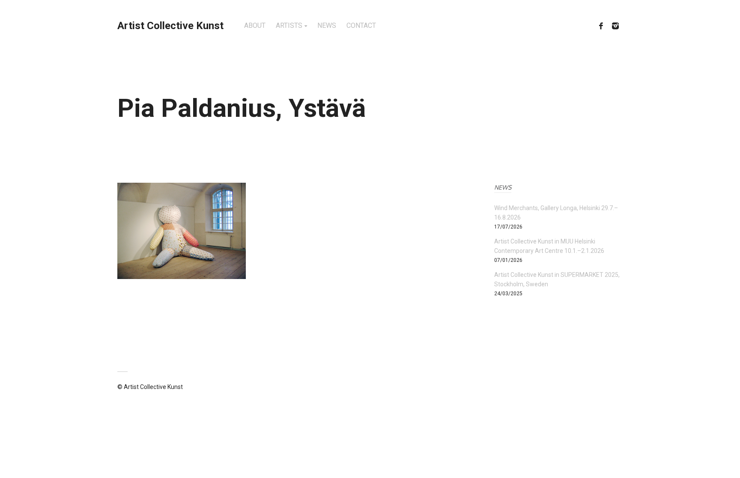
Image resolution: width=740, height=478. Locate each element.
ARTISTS (289, 25)
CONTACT (361, 25)
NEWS (326, 25)
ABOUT (255, 25)
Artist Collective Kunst (170, 26)
